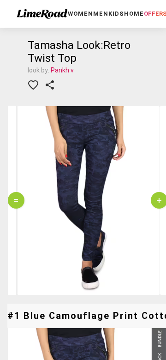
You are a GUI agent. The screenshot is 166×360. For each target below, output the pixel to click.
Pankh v (62, 70)
